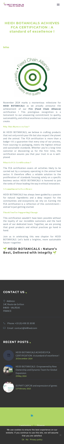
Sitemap (41, 426)
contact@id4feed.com (26, 328)
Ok (23, 439)
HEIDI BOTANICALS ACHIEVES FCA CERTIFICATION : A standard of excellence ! (37, 354)
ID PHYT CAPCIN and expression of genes (36, 385)
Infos (6, 47)
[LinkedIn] (32, 415)
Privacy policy (36, 439)
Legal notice (25, 426)
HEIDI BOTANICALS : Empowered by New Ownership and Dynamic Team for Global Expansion (36, 370)
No (27, 439)
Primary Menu (58, 4)
